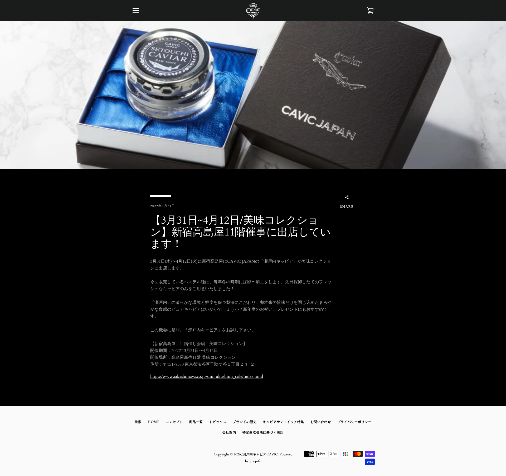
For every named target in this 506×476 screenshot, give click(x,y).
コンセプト (174, 422)
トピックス (217, 422)
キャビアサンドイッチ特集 (283, 422)
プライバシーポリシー (354, 422)
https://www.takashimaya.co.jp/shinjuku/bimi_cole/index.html (206, 376)
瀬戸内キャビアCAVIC (260, 454)
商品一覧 (196, 422)
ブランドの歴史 (245, 422)
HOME (153, 422)
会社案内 (229, 432)
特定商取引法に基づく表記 (263, 432)
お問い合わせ (320, 422)
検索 (138, 422)
